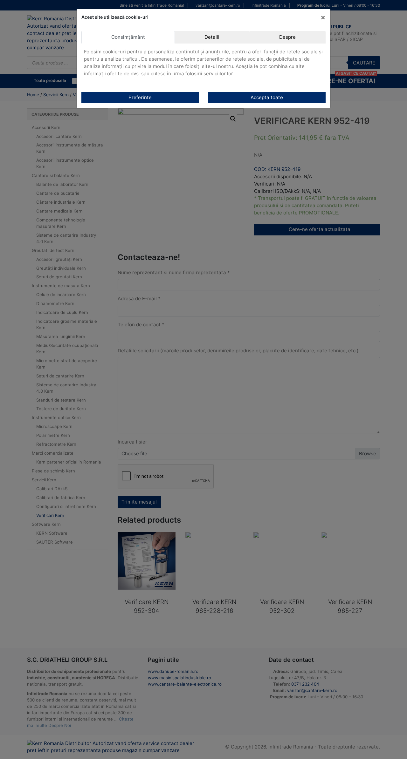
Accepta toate (267, 97)
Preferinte (140, 97)
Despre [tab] (287, 37)
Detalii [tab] (211, 37)
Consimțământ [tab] (128, 37)
